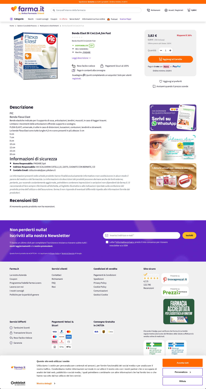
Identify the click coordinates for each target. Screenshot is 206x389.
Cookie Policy (100, 286)
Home (12, 26)
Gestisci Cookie (101, 294)
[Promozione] (173, 118)
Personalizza (181, 372)
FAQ (53, 282)
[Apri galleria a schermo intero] (36, 56)
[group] (77, 37)
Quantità (152, 50)
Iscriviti (189, 235)
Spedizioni (99, 279)
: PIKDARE (86, 52)
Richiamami (57, 279)
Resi (54, 286)
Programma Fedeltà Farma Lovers (25, 282)
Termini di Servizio (68, 253)
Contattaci (56, 275)
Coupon (13, 279)
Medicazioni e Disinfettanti (49, 26)
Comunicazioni (101, 290)
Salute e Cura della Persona (27, 26)
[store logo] (27, 10)
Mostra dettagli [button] (44, 383)
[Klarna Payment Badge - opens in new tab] (166, 66)
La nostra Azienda (18, 275)
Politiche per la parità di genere (24, 294)
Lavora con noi (17, 286)
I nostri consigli (17, 290)
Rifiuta (182, 381)
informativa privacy (125, 242)
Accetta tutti (183, 363)
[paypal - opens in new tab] (176, 66)
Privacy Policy (55, 253)
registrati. (76, 78)
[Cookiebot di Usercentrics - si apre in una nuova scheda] (18, 383)
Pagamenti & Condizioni (105, 275)
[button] (17, 19)
